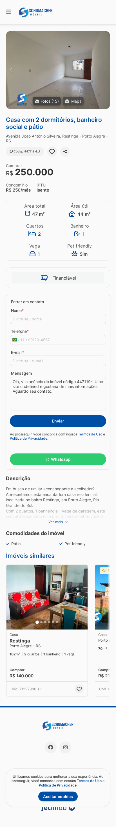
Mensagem (21, 373)
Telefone (20, 331)
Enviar (58, 421)
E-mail (17, 352)
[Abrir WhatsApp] (101, 812)
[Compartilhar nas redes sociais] (65, 152)
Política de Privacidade (28, 438)
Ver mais (55, 522)
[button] (58, 70)
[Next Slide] (105, 70)
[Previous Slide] (10, 70)
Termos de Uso (90, 434)
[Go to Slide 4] (49, 622)
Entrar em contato (27, 301)
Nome (17, 310)
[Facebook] (51, 747)
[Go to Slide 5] (53, 622)
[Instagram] (65, 747)
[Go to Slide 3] (45, 622)
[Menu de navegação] (8, 12)
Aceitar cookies (58, 796)
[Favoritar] (52, 152)
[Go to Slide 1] (37, 622)
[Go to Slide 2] (41, 622)
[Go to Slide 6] (57, 622)
